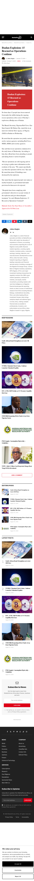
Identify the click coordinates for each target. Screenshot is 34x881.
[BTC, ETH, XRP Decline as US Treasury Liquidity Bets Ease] (17, 379)
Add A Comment (17, 475)
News (18, 61)
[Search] (31, 37)
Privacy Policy (16, 712)
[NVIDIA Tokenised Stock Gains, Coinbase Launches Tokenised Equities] (17, 354)
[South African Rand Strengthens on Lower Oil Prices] (17, 329)
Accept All (18, 864)
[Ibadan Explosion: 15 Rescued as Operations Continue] (17, 77)
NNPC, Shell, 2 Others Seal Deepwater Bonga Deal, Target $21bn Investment (17, 467)
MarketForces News (19, 42)
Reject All (18, 876)
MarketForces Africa (7, 42)
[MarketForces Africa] (17, 37)
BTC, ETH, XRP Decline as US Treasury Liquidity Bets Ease (17, 392)
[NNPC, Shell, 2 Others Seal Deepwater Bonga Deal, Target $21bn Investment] (17, 455)
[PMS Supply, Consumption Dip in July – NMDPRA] (17, 430)
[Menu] (3, 37)
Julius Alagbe (11, 58)
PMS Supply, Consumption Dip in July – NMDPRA (13, 442)
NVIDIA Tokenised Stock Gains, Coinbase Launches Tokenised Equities (14, 367)
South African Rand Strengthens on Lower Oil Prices (15, 342)
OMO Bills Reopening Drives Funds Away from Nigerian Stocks (15, 417)
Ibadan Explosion (8, 214)
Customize (18, 870)
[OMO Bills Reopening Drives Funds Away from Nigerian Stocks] (17, 405)
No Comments (27, 61)
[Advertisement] (17, 17)
